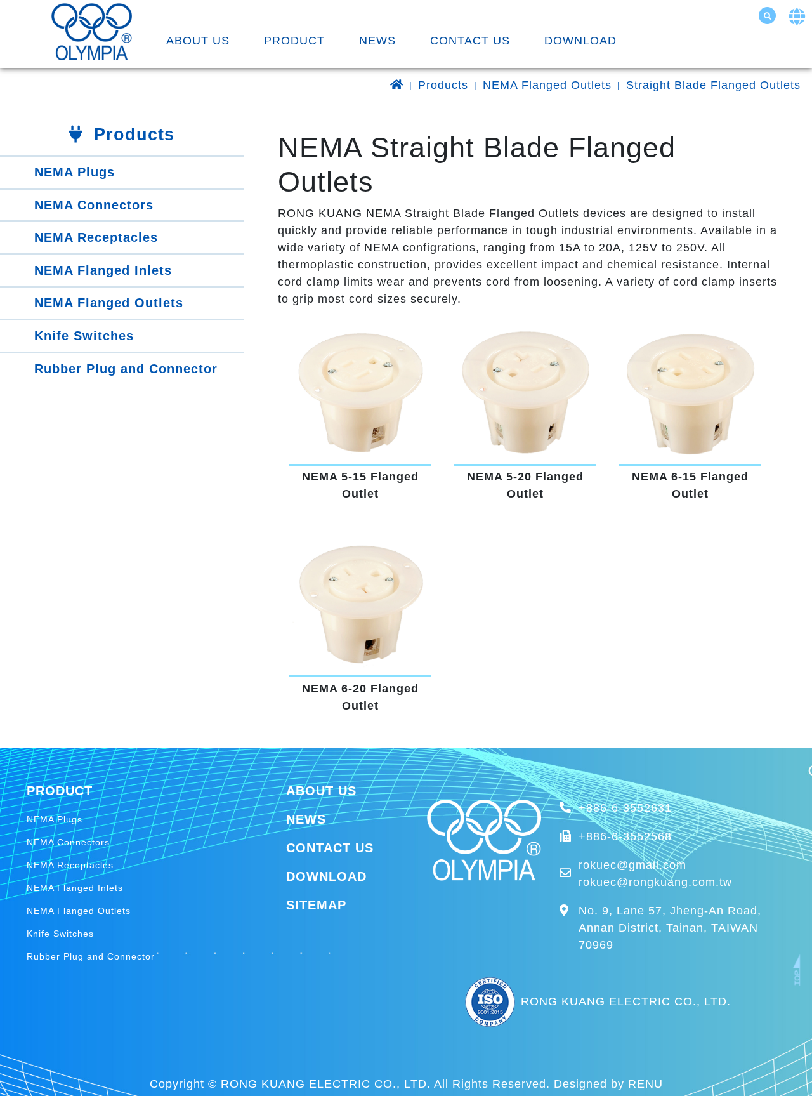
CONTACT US (470, 40)
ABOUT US (198, 40)
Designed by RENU (608, 1084)
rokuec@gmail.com (632, 865)
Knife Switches (84, 336)
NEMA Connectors (94, 205)
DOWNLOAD (580, 40)
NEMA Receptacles (96, 237)
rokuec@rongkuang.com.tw (655, 882)
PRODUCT (294, 40)
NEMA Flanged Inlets (103, 270)
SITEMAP (316, 905)
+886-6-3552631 (625, 808)
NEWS (377, 40)
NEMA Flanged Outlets (547, 85)
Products (443, 85)
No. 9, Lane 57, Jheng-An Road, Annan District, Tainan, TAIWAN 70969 (670, 927)
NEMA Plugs (74, 172)
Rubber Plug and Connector (126, 369)
